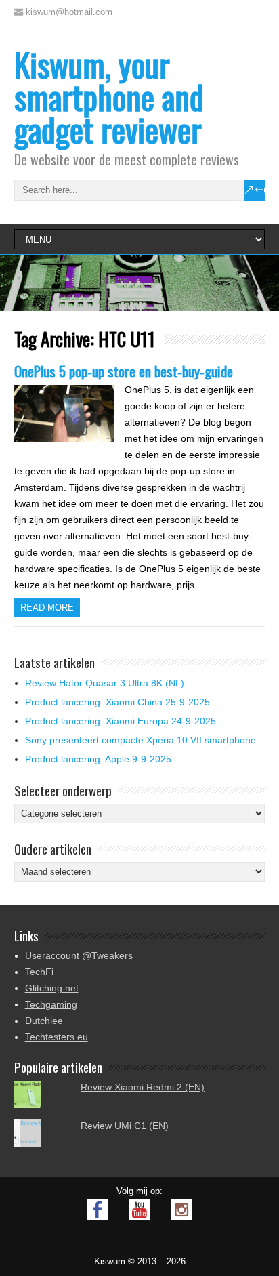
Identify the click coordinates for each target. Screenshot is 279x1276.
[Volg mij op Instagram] (181, 1209)
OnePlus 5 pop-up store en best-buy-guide (123, 371)
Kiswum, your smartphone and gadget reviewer (109, 96)
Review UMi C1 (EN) (125, 1125)
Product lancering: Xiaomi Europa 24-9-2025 (120, 721)
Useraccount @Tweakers (79, 955)
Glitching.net (52, 988)
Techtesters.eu (56, 1036)
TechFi (39, 971)
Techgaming (51, 1004)
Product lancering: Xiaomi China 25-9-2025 (117, 702)
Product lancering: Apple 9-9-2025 (98, 759)
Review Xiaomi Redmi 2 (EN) (143, 1087)
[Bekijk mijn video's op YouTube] (139, 1209)
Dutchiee (44, 1020)
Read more (47, 607)
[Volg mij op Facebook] (97, 1209)
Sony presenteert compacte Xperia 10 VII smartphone (140, 740)
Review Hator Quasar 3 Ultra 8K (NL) (104, 683)
